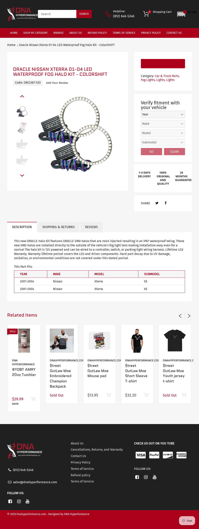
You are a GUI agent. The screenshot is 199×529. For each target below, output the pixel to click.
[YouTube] (28, 501)
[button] (187, 14)
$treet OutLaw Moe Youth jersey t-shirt (174, 373)
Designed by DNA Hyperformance (68, 514)
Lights (170, 80)
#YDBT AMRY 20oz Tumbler (24, 372)
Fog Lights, (148, 80)
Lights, (160, 80)
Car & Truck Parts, (167, 76)
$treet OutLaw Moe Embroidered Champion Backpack (60, 376)
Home (11, 45)
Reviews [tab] (91, 227)
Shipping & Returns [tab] (58, 227)
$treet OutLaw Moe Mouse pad (98, 370)
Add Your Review (57, 83)
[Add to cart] (33, 399)
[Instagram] (19, 501)
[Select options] (146, 395)
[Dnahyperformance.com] (22, 14)
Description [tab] (22, 227)
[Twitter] (156, 203)
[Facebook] (165, 203)
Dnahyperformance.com (67, 360)
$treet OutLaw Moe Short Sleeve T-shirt (136, 373)
